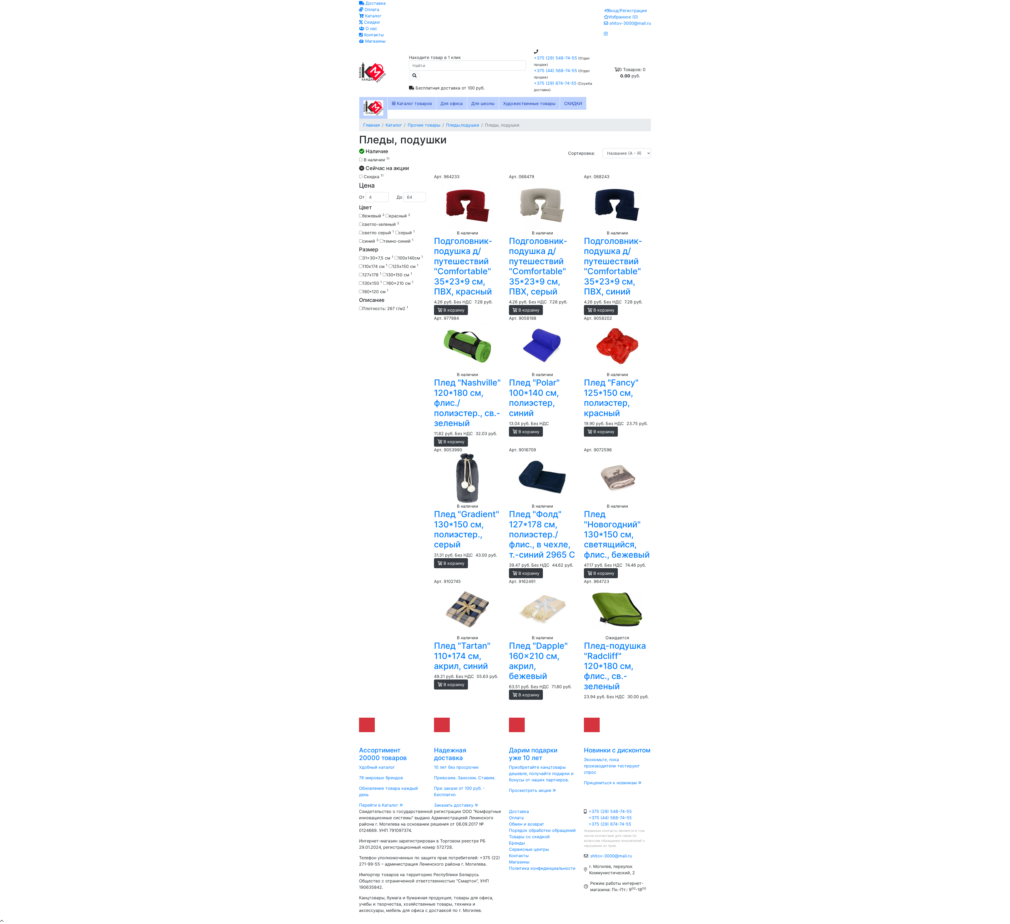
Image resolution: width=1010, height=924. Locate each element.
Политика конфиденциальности (542, 868)
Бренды (517, 843)
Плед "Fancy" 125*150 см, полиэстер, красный (611, 397)
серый (407, 232)
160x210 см (400, 283)
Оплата (371, 9)
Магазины (375, 41)
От (362, 197)
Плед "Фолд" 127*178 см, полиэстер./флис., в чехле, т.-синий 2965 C (542, 534)
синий (370, 241)
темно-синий (398, 241)
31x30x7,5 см (377, 258)
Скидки (371, 22)
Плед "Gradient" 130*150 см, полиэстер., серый (466, 529)
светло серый (378, 232)
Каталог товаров (414, 103)
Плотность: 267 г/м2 (385, 308)
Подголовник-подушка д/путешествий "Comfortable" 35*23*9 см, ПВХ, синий (613, 266)
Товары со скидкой (529, 836)
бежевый (373, 215)
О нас (370, 28)
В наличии (376, 159)
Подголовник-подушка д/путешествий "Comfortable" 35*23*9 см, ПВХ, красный (463, 266)
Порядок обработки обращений (542, 830)
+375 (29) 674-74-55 (555, 83)
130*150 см (399, 274)
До (399, 197)
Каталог (372, 15)
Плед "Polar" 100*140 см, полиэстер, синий (534, 397)
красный (399, 215)
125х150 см (405, 266)
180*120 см (375, 291)
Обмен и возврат (526, 824)
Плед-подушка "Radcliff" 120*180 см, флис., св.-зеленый (615, 666)
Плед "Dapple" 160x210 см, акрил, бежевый (538, 661)
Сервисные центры (529, 849)
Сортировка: (581, 153)
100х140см (410, 258)
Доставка (375, 3)
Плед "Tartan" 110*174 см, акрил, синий (462, 656)
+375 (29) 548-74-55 (555, 58)
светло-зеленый (380, 224)
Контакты (373, 34)
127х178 (371, 274)
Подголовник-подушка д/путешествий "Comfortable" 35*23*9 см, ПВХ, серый (538, 266)
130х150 (372, 283)
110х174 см (374, 266)
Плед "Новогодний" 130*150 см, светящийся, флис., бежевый (617, 534)
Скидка (373, 176)
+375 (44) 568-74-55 (555, 70)
